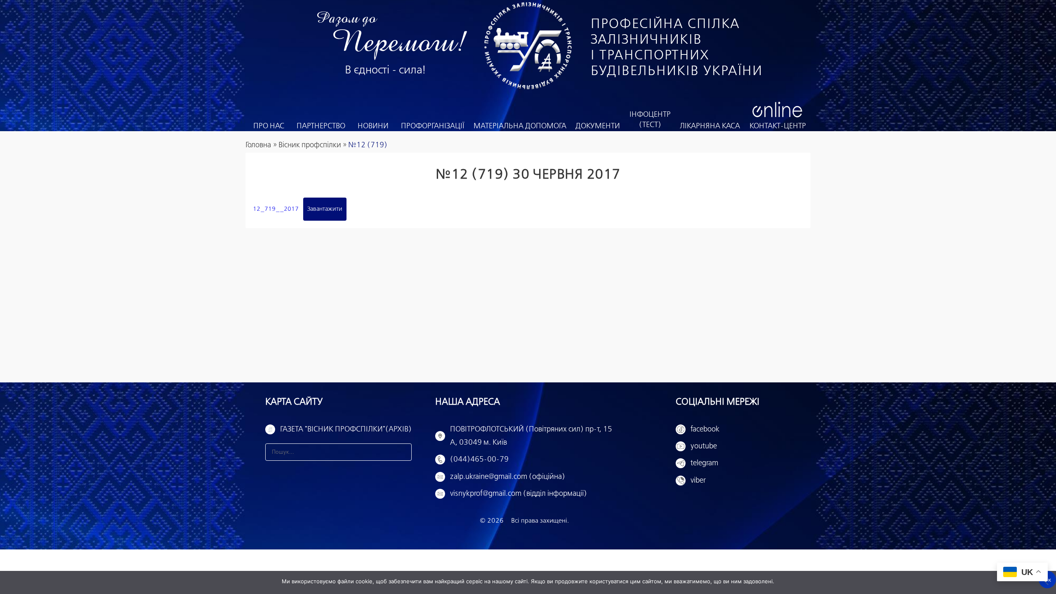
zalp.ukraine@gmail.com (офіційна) (507, 477)
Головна (258, 145)
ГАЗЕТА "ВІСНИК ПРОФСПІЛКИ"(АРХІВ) (346, 429)
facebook (705, 429)
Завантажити (324, 209)
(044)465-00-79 (479, 459)
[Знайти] (403, 452)
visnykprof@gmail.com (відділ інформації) (518, 493)
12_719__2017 (276, 209)
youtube (704, 446)
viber (698, 480)
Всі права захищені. (540, 521)
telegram (704, 463)
